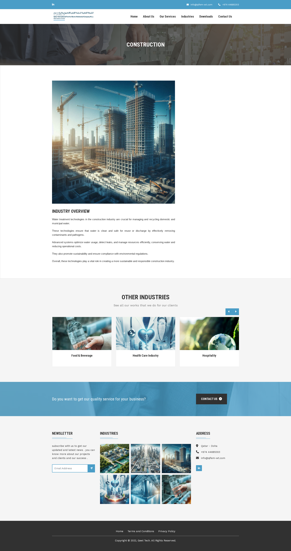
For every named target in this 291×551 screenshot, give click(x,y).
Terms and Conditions (140, 531)
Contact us (209, 399)
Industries (187, 16)
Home (134, 16)
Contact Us (225, 16)
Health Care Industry (145, 355)
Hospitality (209, 355)
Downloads (206, 16)
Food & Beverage (81, 355)
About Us (148, 16)
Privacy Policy (166, 531)
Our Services (168, 16)
